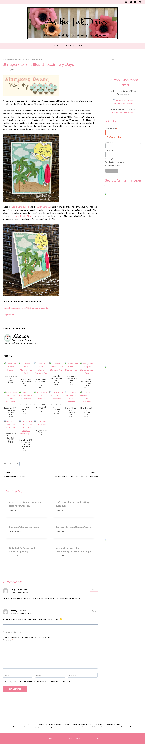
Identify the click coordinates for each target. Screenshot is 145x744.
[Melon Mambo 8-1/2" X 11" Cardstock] (86, 397)
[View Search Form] (140, 2)
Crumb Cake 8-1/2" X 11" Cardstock (56, 407)
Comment (8, 640)
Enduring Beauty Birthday (24, 526)
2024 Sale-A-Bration (34, 59)
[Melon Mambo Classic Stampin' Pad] (41, 368)
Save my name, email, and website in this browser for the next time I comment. (38, 681)
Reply (94, 590)
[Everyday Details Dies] (41, 423)
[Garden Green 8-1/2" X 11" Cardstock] (26, 395)
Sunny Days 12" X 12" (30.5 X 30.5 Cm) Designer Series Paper (25, 443)
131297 (71, 414)
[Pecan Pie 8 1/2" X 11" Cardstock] (41, 395)
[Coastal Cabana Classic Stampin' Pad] (56, 366)
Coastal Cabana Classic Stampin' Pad (56, 378)
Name (7, 675)
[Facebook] (126, 2)
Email (39, 675)
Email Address (111, 128)
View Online (117, 112)
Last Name (109, 150)
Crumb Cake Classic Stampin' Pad (71, 378)
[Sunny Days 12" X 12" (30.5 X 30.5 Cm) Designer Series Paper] (26, 427)
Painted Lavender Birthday (15, 474)
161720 (11, 440)
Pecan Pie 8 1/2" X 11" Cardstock (41, 406)
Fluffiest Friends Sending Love (73, 526)
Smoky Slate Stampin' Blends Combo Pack (86, 381)
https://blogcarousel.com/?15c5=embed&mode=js (25, 308)
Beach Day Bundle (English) (10, 377)
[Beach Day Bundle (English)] (10, 366)
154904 (87, 385)
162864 (41, 434)
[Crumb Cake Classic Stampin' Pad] (71, 366)
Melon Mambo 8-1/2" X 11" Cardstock (86, 410)
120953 (56, 411)
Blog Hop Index (10, 314)
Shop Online (69, 45)
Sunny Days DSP (44, 206)
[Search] (140, 187)
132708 (26, 383)
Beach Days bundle (20, 206)
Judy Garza (16, 589)
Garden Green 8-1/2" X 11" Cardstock (26, 407)
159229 (11, 414)
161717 (41, 409)
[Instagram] (131, 2)
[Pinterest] (135, 2)
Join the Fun (84, 45)
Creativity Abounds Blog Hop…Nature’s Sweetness (75, 474)
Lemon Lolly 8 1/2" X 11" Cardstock (11, 436)
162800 (11, 380)
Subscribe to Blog (113, 165)
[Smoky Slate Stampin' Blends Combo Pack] (86, 368)
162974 (26, 448)
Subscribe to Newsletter (115, 162)
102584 (26, 411)
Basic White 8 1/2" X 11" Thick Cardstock (10, 410)
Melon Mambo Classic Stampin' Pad (41, 381)
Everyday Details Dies (41, 432)
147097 (56, 382)
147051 (41, 385)
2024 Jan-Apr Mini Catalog (13, 59)
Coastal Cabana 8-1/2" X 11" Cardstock (71, 410)
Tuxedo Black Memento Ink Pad (26, 380)
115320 (87, 414)
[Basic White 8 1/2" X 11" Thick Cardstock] (10, 397)
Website (72, 675)
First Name (109, 142)
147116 (71, 382)
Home (57, 45)
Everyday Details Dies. (21, 216)
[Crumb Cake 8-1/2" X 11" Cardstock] (56, 395)
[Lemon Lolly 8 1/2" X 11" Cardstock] (10, 424)
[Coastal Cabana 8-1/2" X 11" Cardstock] (71, 397)
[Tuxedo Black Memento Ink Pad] (26, 368)
